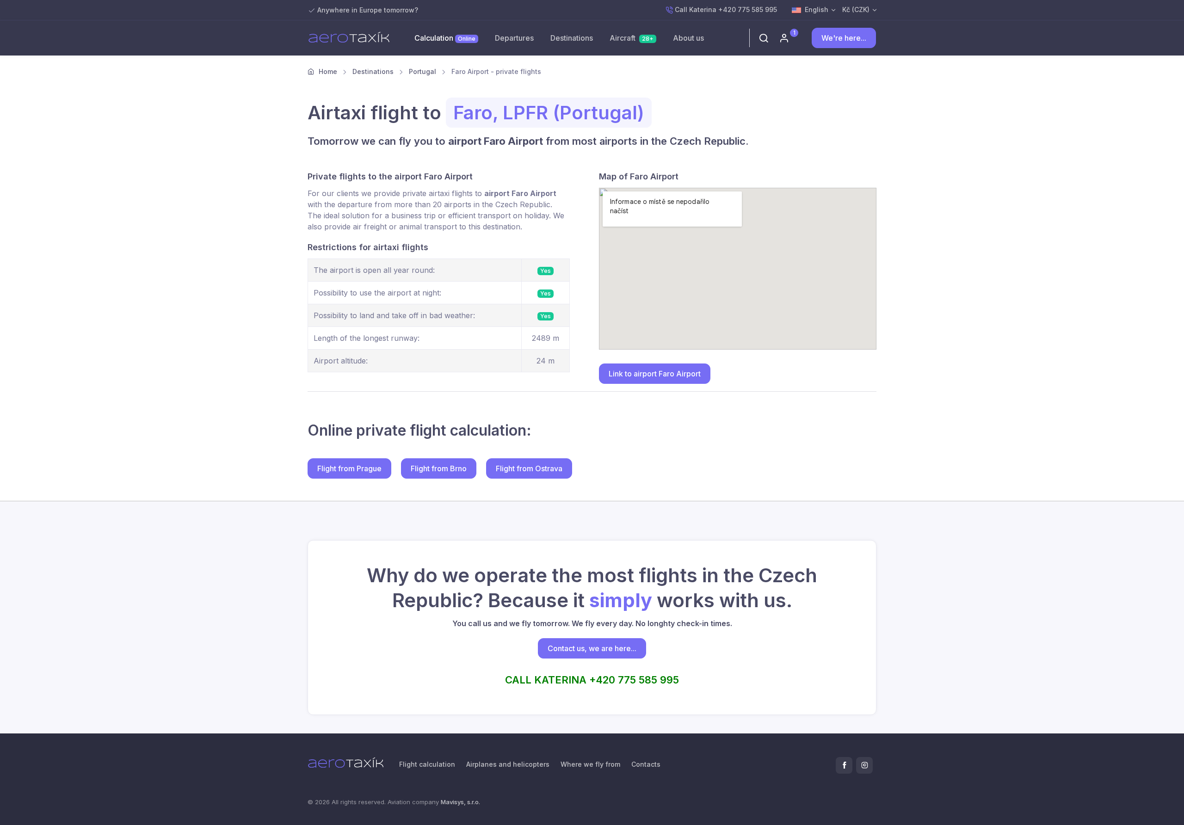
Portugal (422, 71)
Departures (514, 38)
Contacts (645, 764)
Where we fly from (590, 764)
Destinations (571, 38)
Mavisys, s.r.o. (460, 802)
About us (688, 38)
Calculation (444, 38)
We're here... (843, 38)
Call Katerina (726, 9)
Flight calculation (427, 764)
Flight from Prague (349, 468)
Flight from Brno (439, 468)
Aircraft (632, 38)
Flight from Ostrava (529, 468)
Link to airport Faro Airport (655, 373)
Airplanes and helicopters (507, 764)
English (816, 9)
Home (327, 71)
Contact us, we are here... (592, 648)
